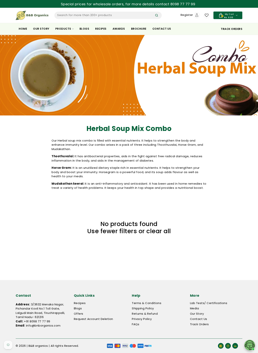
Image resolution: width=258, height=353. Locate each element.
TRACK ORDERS (231, 29)
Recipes (101, 29)
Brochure (138, 29)
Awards (119, 29)
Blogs (84, 29)
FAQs (135, 324)
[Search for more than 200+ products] (156, 15)
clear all (158, 231)
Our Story (41, 29)
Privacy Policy (142, 319)
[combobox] (108, 15)
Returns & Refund (145, 314)
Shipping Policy (143, 308)
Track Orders (199, 324)
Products (63, 29)
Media (194, 308)
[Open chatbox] (249, 345)
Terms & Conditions (146, 303)
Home (23, 29)
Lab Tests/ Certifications (208, 303)
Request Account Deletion (93, 319)
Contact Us (161, 29)
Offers (78, 314)
